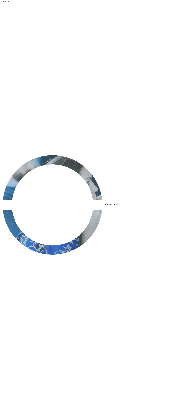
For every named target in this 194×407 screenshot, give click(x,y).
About (191, 1)
